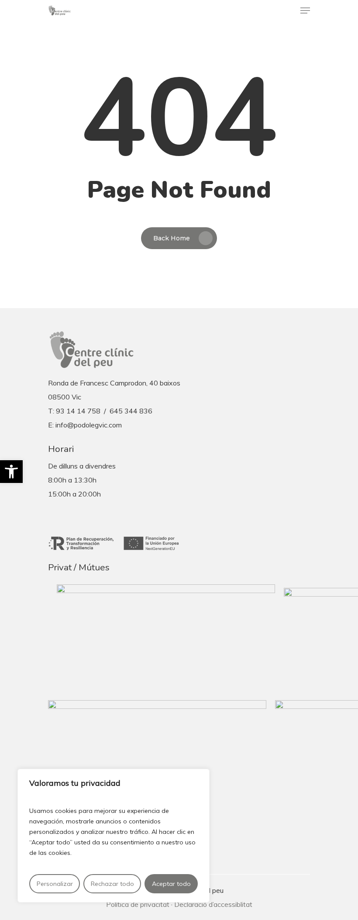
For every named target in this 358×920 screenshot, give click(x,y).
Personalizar (55, 884)
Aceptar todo (171, 884)
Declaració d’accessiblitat (213, 904)
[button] (11, 471)
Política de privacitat (137, 904)
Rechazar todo (112, 884)
